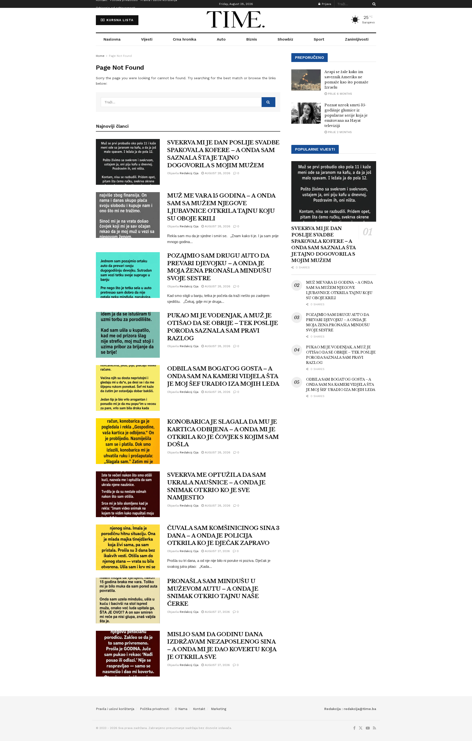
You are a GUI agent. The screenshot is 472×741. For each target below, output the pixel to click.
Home (100, 56)
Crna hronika (184, 39)
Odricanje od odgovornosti (115, 8)
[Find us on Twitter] (361, 728)
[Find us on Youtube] (368, 728)
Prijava (326, 4)
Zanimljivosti (357, 39)
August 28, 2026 (217, 173)
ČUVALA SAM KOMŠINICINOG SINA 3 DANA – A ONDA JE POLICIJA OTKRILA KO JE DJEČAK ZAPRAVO (223, 536)
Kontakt (199, 709)
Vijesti (146, 39)
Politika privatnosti (154, 709)
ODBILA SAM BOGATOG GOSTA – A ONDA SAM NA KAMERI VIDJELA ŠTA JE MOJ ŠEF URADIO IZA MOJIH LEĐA (223, 376)
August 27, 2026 (217, 551)
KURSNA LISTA (119, 20)
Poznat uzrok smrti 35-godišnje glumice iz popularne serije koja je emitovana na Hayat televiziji (346, 115)
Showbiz (285, 39)
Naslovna (111, 39)
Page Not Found (120, 56)
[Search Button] (373, 4)
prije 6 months (339, 93)
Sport (319, 39)
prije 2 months (339, 132)
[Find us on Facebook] (354, 728)
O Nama (181, 709)
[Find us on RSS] (374, 728)
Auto (221, 39)
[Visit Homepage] (236, 20)
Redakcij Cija (189, 173)
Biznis (251, 39)
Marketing (218, 709)
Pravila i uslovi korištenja (115, 709)
